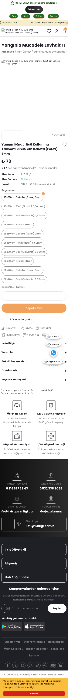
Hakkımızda (56, 641)
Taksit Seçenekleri (14, 361)
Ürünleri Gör (34, 9)
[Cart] (64, 31)
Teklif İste (57, 648)
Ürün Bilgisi (9, 343)
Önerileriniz (9, 370)
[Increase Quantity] (63, 296)
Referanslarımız (34, 641)
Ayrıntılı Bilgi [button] (27, 687)
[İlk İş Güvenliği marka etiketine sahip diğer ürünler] (13, 135)
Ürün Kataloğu (13, 648)
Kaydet (57, 608)
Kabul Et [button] (34, 693)
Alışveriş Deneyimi (14, 379)
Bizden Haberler (37, 648)
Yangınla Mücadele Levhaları (33, 45)
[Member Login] (56, 31)
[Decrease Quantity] (5, 296)
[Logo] (21, 31)
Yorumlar (8, 352)
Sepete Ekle (34, 308)
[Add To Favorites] (64, 144)
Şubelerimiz (12, 641)
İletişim (34, 655)
